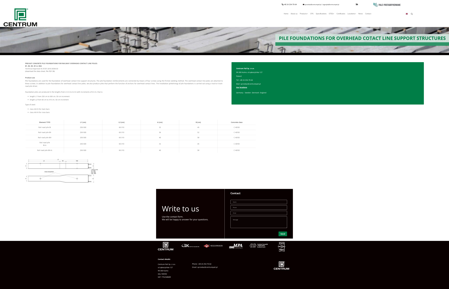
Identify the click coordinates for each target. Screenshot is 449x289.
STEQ (331, 14)
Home (286, 14)
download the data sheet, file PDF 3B (40, 71)
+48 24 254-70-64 (290, 4)
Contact (368, 14)
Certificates (341, 14)
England (263, 93)
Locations (351, 14)
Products (303, 14)
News (360, 14)
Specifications (321, 14)
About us (294, 14)
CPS (311, 14)
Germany (239, 93)
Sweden (248, 93)
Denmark (255, 93)
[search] (412, 14)
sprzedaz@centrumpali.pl (251, 84)
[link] (302, 15)
